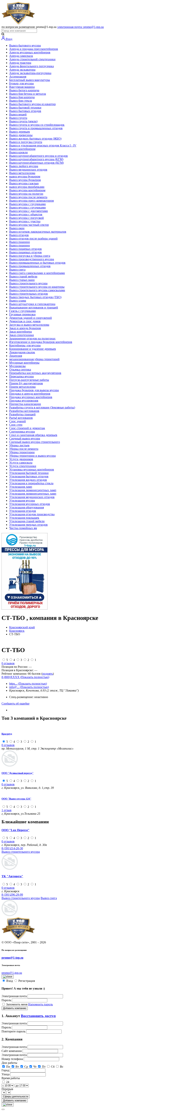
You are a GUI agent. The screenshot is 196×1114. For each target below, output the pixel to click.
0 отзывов (8, 663)
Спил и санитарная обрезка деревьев (33, 435)
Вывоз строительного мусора (28, 283)
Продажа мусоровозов (23, 400)
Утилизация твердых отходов (28, 524)
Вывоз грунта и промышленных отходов (36, 128)
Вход (8, 39)
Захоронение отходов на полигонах (32, 338)
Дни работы (9, 1062)
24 (7, 1082)
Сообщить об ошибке (15, 703)
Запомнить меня (17, 1004)
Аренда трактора (20, 62)
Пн (8, 1066)
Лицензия (15, 355)
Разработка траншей (22, 414)
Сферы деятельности (15, 1096)
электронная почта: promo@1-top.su (80, 27)
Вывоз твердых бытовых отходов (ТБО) (35, 297)
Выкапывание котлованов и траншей (33, 307)
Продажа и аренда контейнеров (29, 393)
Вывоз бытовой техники (25, 107)
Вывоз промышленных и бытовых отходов (37, 262)
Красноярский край (22, 627)
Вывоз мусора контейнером (27, 190)
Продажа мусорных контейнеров (30, 397)
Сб (53, 1066)
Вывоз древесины (21, 135)
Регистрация (26, 980)
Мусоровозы (17, 366)
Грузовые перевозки (22, 314)
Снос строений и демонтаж (27, 428)
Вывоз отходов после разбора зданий (33, 238)
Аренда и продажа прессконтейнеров (33, 49)
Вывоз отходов (19, 235)
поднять (47, 673)
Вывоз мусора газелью (24, 183)
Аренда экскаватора (22, 69)
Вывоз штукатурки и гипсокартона (32, 304)
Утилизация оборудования (26, 507)
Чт (35, 1066)
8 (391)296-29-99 (12, 894)
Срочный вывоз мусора (24, 438)
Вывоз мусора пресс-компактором (31, 200)
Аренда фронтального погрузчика (31, 66)
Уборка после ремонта (23, 448)
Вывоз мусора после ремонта (28, 197)
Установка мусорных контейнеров (31, 469)
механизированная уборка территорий (34, 359)
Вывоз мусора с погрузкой (26, 217)
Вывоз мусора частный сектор (29, 224)
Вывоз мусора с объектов (25, 214)
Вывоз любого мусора (23, 166)
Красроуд (7, 733)
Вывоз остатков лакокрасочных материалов (37, 231)
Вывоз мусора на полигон (26, 193)
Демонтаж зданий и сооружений (30, 317)
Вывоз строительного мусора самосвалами (37, 290)
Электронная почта (14, 996)
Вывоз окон (16, 228)
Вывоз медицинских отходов (28, 169)
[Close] (3, 1109)
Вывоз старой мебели (23, 276)
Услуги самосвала (20, 462)
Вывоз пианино (19, 242)
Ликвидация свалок (22, 352)
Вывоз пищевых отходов (25, 248)
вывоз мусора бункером (24, 176)
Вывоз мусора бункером (25, 180)
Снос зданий (17, 421)
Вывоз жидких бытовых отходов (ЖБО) (35, 138)
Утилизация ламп (20, 486)
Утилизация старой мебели (27, 521)
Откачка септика (20, 369)
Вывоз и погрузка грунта (25, 142)
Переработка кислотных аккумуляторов (35, 373)
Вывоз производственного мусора (31, 259)
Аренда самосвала (21, 55)
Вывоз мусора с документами (28, 211)
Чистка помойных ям (23, 528)
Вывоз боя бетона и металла (27, 93)
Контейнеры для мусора (25, 345)
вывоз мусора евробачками (26, 186)
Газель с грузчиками (22, 311)
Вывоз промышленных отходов (30, 266)
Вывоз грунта (18, 118)
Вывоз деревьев (19, 131)
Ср (26, 1066)
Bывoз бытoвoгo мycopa (25, 45)
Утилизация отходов (22, 510)
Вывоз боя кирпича (22, 97)
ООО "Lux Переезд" (15, 830)
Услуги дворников (21, 459)
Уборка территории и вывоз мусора (32, 455)
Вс (61, 1066)
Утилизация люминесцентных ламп (32, 490)
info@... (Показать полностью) (29, 687)
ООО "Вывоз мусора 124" (16, 798)
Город (6, 1070)
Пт (44, 1066)
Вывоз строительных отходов (28, 293)
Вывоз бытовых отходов (25, 111)
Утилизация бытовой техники (29, 473)
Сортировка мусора (22, 431)
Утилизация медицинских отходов (32, 497)
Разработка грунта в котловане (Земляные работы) (42, 407)
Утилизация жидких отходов (28, 479)
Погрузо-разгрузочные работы (29, 379)
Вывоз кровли (18, 152)
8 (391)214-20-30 (12, 848)
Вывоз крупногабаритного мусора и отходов (38, 155)
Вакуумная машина (22, 86)
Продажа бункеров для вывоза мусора (34, 390)
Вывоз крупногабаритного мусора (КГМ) (36, 159)
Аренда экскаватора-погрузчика (30, 73)
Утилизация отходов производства (32, 514)
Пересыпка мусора (21, 376)
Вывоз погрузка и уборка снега (29, 255)
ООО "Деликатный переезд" (17, 773)
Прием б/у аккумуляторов (26, 383)
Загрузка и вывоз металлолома (29, 324)
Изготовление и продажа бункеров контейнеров (40, 342)
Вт (17, 1066)
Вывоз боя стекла (20, 100)
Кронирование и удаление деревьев (32, 348)
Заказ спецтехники (21, 335)
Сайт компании (12, 1051)
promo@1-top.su (12, 957)
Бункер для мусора (21, 83)
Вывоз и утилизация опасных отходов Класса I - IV (42, 145)
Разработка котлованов (24, 411)
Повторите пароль (14, 1031)
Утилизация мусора (22, 500)
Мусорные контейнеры (24, 362)
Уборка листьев (19, 445)
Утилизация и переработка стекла (31, 483)
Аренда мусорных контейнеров (29, 52)
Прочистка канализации (25, 404)
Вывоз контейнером (22, 149)
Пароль (6, 1000)
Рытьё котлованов (21, 417)
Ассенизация (17, 76)
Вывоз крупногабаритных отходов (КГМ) (36, 162)
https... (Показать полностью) (28, 683)
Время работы (11, 1078)
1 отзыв (6, 810)
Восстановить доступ (38, 1016)
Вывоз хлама (17, 300)
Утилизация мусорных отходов (29, 504)
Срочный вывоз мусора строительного (34, 442)
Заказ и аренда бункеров (25, 328)
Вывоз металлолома (22, 173)
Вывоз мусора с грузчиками (27, 204)
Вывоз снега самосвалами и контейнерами (37, 273)
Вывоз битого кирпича (24, 90)
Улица (6, 1074)
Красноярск (16, 630)
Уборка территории (22, 452)
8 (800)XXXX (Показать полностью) (25, 677)
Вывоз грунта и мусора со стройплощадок (37, 124)
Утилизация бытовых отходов (28, 476)
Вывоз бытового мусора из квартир (32, 104)
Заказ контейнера (20, 331)
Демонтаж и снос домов (25, 321)
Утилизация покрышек (24, 517)
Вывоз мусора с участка (24, 221)
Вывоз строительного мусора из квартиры (37, 286)
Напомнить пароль (40, 1004)
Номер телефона (13, 1059)
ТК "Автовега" (12, 876)
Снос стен (15, 424)
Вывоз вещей (18, 114)
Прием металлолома (22, 386)
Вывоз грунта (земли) (23, 121)
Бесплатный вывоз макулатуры (29, 80)
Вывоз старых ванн (22, 280)
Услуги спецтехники (22, 466)
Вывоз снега (17, 269)
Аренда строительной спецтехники (32, 59)
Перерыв (7, 1089)
